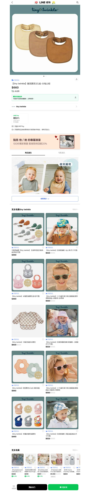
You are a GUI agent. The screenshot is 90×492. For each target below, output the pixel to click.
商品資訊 (28, 153)
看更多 (75, 209)
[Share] (76, 79)
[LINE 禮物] (45, 2)
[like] (43, 247)
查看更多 (44, 199)
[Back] (12, 2)
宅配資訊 (61, 153)
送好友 (64, 487)
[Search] (77, 2)
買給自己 (32, 487)
